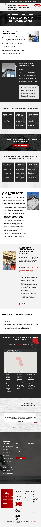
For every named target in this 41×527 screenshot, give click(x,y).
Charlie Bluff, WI (31, 374)
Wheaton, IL (19, 388)
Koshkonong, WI (31, 386)
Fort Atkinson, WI (31, 382)
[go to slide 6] (19, 427)
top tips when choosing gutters (26, 270)
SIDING (14, 5)
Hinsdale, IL (8, 391)
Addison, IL (8, 374)
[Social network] (17, 519)
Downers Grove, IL (10, 382)
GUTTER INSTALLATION (23, 5)
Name (17, 443)
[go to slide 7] (20, 427)
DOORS (9, 9)
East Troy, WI (31, 379)
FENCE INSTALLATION (12, 7)
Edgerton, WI (31, 380)
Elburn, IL (8, 383)
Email (17, 447)
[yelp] (19, 516)
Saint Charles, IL (20, 382)
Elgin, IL (7, 385)
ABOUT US (14, 9)
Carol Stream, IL (9, 380)
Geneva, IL (8, 388)
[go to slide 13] (27, 427)
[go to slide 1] (13, 427)
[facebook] (17, 510)
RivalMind (33, 521)
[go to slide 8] (21, 427)
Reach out (19, 344)
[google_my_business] (17, 516)
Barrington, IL (8, 377)
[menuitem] (13, 1)
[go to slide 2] (14, 427)
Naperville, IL (19, 376)
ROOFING (10, 5)
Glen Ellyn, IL (8, 389)
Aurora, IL (8, 376)
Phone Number (31, 443)
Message (18, 451)
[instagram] (19, 510)
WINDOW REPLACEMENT (24, 7)
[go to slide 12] (26, 427)
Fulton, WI (30, 383)
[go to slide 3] (15, 427)
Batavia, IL (8, 379)
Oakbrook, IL (19, 379)
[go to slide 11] (25, 427)
